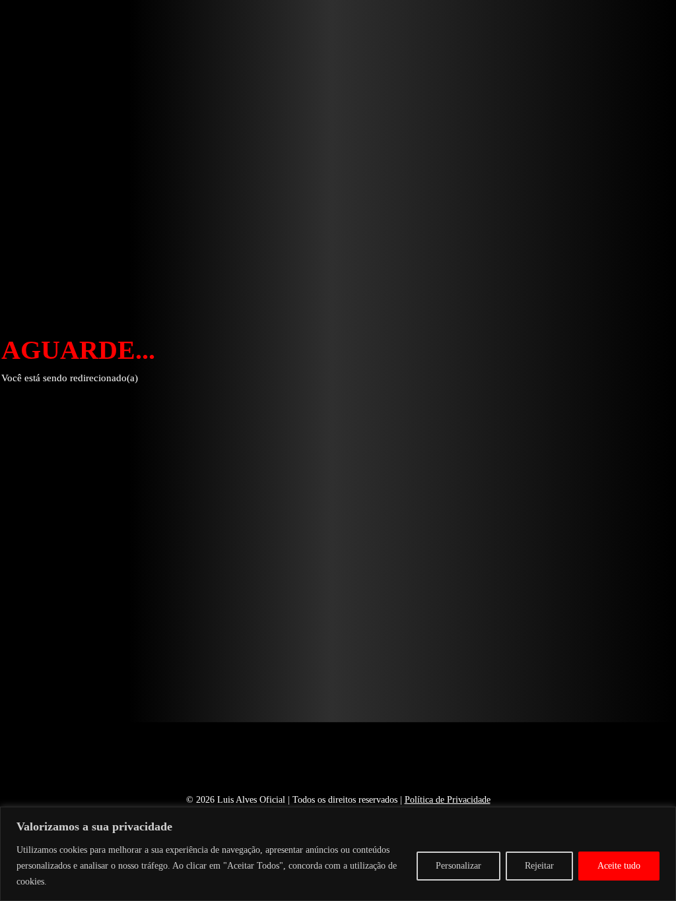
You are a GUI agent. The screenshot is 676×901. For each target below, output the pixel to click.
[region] (338, 854)
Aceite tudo (618, 866)
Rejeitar (539, 866)
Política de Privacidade (447, 800)
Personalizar (458, 866)
